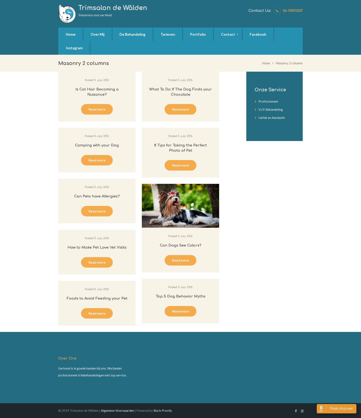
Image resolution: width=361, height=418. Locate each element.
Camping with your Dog (97, 145)
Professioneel (268, 101)
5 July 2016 (101, 80)
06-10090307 (293, 11)
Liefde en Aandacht (271, 117)
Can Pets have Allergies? (97, 196)
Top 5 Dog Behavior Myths (180, 296)
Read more (97, 109)
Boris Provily (163, 410)
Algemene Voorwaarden (117, 410)
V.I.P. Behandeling (270, 109)
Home (266, 63)
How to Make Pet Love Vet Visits (96, 247)
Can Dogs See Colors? (180, 245)
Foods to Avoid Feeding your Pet (97, 298)
